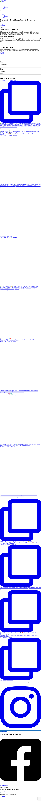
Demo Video (6, 6)
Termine (3, 4)
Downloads (6, 7)
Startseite (3, 3)
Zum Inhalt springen (3, 0)
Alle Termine (2, 52)
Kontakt (3, 8)
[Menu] (0, 10)
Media (3, 5)
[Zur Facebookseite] (20, 783)
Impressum (3, 796)
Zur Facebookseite (4, 785)
